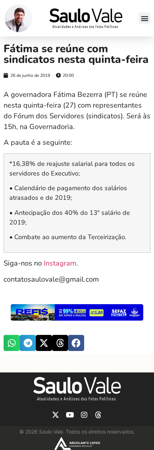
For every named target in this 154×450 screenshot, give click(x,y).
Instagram (59, 263)
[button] (144, 18)
